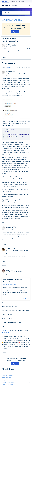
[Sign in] (29, 5)
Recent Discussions (7, 373)
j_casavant (8, 71)
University (21, 1)
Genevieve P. (27, 250)
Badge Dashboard (6, 377)
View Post (24, 298)
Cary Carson (9, 227)
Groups (3, 380)
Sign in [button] (15, 32)
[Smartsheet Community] (11, 5)
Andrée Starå (9, 270)
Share (4, 57)
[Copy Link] (13, 46)
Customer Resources (7, 375)
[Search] (26, 5)
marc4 (7, 249)
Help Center (13, 1)
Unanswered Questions (16, 382)
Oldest (8, 67)
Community (5, 1)
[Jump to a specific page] (29, 67)
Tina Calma (8, 45)
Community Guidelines (7, 384)
